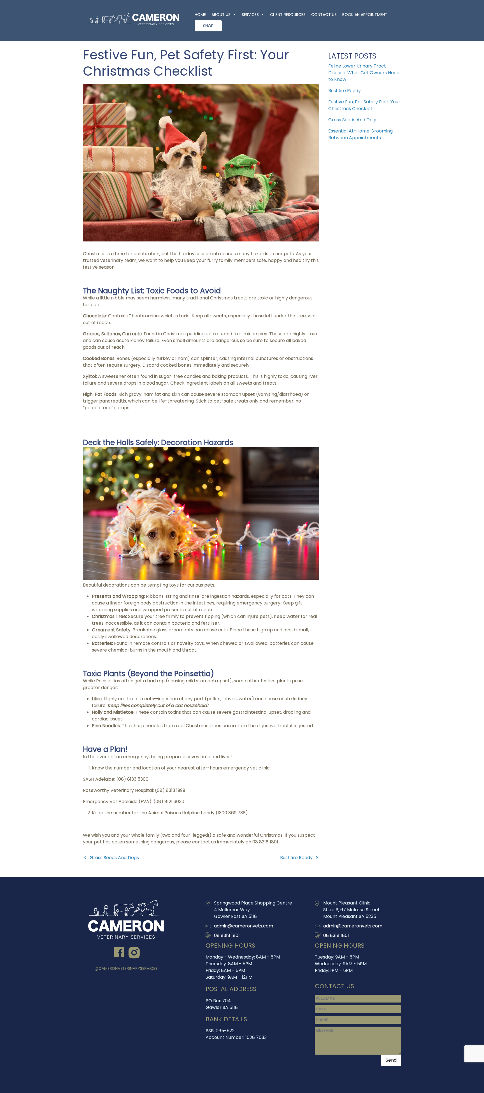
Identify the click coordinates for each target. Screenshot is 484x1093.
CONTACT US (324, 14)
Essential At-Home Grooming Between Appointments (360, 134)
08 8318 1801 (227, 935)
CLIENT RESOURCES (288, 14)
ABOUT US (221, 14)
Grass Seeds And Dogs (114, 857)
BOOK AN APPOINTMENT (364, 14)
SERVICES (250, 14)
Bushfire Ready (296, 857)
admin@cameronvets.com (243, 926)
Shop (208, 26)
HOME (200, 14)
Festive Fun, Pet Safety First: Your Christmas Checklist (364, 105)
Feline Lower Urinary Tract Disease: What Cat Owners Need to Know (363, 73)
